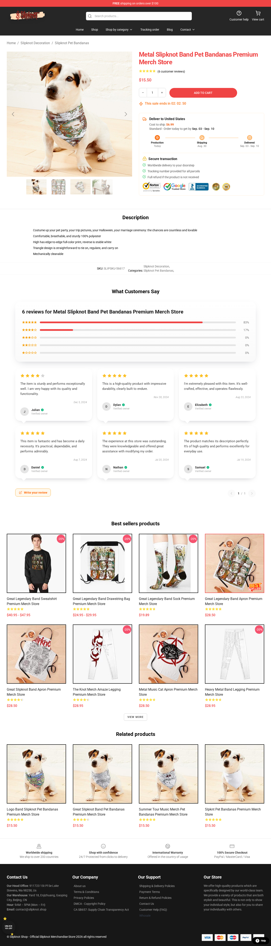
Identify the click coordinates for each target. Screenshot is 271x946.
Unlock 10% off (8, 927)
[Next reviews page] (252, 493)
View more (135, 717)
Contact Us (146, 903)
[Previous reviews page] (231, 493)
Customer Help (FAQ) (153, 909)
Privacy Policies (84, 897)
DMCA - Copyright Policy (89, 903)
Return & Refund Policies (155, 897)
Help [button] (263, 940)
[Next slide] (125, 114)
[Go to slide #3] (80, 186)
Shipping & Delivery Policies (157, 886)
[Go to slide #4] (102, 186)
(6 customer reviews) (171, 71)
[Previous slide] (13, 114)
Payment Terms (149, 892)
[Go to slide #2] (58, 186)
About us (80, 886)
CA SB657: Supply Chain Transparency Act (101, 909)
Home (11, 43)
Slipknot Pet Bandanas (72, 43)
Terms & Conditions (86, 892)
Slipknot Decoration (35, 43)
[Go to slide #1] (36, 186)
